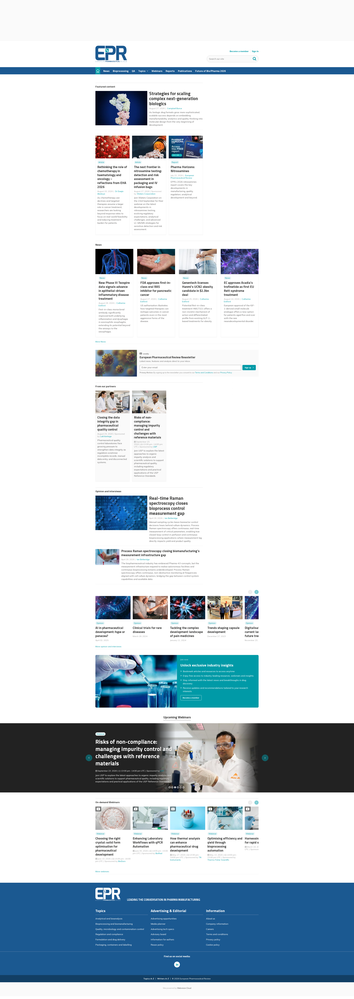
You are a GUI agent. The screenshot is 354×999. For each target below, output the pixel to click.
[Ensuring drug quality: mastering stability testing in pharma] (178, 787)
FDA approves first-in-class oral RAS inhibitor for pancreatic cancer (155, 288)
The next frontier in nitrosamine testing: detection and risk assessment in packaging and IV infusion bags (148, 176)
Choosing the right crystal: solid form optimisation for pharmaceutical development (107, 846)
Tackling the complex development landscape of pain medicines (186, 631)
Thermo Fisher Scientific (218, 860)
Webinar (100, 739)
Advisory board (158, 934)
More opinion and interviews (108, 646)
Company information (217, 923)
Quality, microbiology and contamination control (119, 929)
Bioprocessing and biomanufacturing (114, 923)
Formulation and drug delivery (110, 939)
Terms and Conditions (204, 372)
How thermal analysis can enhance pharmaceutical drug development (185, 844)
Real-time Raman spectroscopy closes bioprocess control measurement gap (168, 506)
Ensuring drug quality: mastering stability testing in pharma (131, 753)
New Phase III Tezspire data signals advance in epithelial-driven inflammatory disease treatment (114, 290)
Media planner (158, 923)
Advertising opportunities (164, 918)
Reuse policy (157, 944)
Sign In (255, 51)
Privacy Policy (226, 372)
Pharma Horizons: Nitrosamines (183, 168)
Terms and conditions (217, 934)
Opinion (100, 623)
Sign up (248, 367)
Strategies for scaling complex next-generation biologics (173, 98)
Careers (210, 929)
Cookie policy (213, 944)
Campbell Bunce (174, 108)
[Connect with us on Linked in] (177, 964)
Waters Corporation (146, 194)
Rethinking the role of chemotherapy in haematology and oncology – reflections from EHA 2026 (112, 176)
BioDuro (122, 861)
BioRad (159, 853)
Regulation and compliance (109, 934)
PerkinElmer (165, 769)
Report (175, 162)
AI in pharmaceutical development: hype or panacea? (110, 631)
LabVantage (106, 436)
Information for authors (162, 939)
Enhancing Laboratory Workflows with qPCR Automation (148, 842)
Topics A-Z (148, 978)
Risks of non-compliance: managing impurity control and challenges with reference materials (147, 427)
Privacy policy (213, 939)
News (102, 278)
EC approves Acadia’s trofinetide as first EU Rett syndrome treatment (239, 288)
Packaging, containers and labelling (113, 944)
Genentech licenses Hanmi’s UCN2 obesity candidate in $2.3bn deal (197, 288)
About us (210, 918)
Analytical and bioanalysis (108, 918)
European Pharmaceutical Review (182, 176)
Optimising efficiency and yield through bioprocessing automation (224, 844)
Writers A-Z (163, 978)
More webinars (102, 871)
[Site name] (111, 61)
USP (155, 447)
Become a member (239, 51)
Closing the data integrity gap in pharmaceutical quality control (108, 423)
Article (101, 162)
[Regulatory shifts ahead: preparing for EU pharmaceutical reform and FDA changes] (172, 787)
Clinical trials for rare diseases (147, 629)
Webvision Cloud (184, 988)
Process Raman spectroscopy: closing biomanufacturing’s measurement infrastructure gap (160, 553)
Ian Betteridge (171, 518)
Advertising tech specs (162, 929)
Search (254, 58)
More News (100, 341)
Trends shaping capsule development (223, 629)
